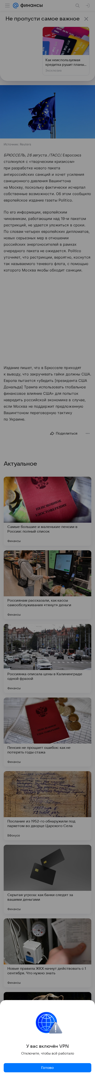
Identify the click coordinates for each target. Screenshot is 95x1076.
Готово (47, 1068)
